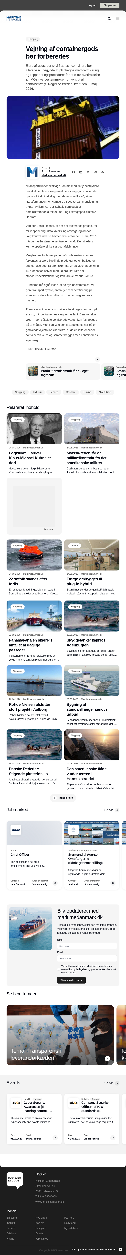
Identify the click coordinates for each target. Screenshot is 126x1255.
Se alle (109, 810)
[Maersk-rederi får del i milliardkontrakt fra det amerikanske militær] (91, 444)
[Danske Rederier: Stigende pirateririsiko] (34, 757)
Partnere (69, 1217)
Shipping (12, 1217)
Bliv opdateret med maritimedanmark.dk (94, 1249)
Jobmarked (41, 1238)
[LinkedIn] (81, 172)
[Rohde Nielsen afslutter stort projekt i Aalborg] (34, 693)
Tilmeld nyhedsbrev (71, 980)
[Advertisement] (34, 506)
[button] (97, 359)
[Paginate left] (9, 855)
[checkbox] (58, 969)
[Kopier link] (102, 172)
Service (11, 1228)
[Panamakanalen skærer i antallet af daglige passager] (34, 631)
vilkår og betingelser (77, 969)
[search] (109, 18)
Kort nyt (39, 1223)
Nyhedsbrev (71, 1228)
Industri (11, 1223)
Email (60, 952)
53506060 (51, 1196)
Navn (60, 939)
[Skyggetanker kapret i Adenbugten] (91, 629)
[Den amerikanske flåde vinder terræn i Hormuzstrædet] (91, 759)
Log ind (92, 5)
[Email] (95, 172)
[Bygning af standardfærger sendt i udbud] (91, 695)
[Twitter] (88, 172)
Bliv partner (110, 5)
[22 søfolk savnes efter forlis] (34, 567)
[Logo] (14, 18)
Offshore (11, 1233)
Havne (10, 1238)
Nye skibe (41, 1217)
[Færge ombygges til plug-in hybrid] (91, 567)
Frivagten (40, 1228)
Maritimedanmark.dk (54, 175)
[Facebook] (73, 172)
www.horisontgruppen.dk (48, 1201)
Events (39, 1233)
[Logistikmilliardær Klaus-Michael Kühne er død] (34, 444)
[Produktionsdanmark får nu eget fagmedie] (63, 371)
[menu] (117, 18)
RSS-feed (70, 1223)
